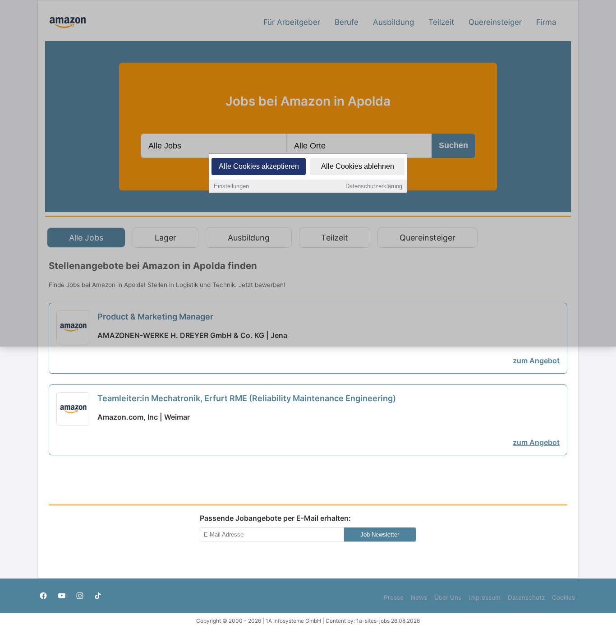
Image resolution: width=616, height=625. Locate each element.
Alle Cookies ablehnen (357, 166)
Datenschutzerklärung (373, 186)
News (419, 597)
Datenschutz (526, 597)
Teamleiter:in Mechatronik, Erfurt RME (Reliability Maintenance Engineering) (246, 398)
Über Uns (447, 597)
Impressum (485, 597)
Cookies (563, 597)
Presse (394, 597)
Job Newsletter (379, 534)
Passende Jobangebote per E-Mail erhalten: (275, 518)
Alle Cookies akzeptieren (259, 166)
